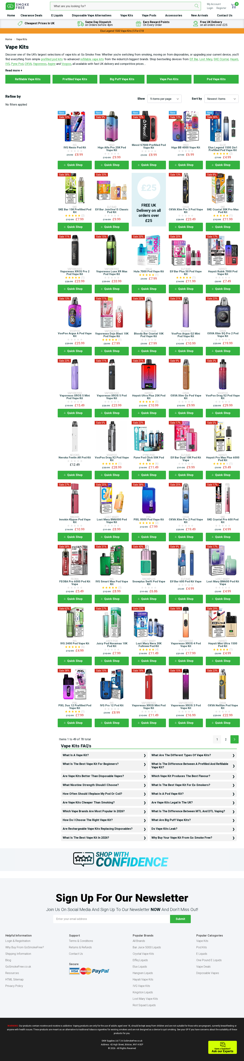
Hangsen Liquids (143, 973)
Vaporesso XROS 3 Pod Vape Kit (186, 707)
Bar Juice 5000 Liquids (147, 947)
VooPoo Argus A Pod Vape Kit (75, 335)
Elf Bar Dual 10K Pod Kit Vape (186, 459)
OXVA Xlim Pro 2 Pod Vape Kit (186, 521)
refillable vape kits (92, 59)
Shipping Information (18, 953)
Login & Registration (17, 941)
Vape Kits (126, 15)
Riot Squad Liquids (144, 1005)
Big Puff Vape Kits (122, 79)
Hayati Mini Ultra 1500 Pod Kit (222, 645)
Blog (8, 960)
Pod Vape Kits (216, 79)
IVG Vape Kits (141, 986)
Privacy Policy (14, 986)
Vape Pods (149, 15)
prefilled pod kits (52, 59)
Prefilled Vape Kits (75, 79)
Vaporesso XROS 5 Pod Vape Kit (112, 397)
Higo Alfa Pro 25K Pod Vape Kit (112, 149)
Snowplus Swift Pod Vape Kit (148, 583)
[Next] (234, 739)
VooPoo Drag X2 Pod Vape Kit (112, 459)
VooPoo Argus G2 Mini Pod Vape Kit (185, 335)
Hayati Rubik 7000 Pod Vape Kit (222, 273)
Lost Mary (205, 59)
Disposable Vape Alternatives (91, 15)
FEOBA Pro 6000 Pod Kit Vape (74, 583)
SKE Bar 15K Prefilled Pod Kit (74, 211)
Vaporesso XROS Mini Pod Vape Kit (149, 707)
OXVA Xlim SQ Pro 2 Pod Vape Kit (222, 335)
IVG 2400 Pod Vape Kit (74, 643)
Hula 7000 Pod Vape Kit (149, 271)
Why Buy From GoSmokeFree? (24, 947)
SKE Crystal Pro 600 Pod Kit (222, 521)
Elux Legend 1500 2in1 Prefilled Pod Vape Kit (222, 149)
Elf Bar (194, 59)
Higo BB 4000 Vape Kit (185, 147)
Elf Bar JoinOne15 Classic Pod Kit (111, 211)
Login (210, 8)
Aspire (52, 64)
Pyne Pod (17, 64)
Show (141, 98)
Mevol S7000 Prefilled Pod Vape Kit (149, 146)
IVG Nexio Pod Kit (75, 147)
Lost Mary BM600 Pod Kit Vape (222, 583)
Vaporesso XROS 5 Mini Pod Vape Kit (75, 397)
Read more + (13, 70)
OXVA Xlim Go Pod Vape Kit (185, 397)
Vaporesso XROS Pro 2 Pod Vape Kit (74, 273)
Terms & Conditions (81, 941)
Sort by (197, 98)
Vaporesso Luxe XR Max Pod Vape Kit (111, 273)
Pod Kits (201, 947)
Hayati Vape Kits (143, 979)
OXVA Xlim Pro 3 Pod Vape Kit (186, 211)
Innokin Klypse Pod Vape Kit (75, 521)
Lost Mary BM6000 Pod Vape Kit (112, 521)
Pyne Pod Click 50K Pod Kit (149, 459)
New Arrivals (199, 15)
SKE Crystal (221, 59)
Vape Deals (203, 966)
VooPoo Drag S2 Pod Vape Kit (223, 397)
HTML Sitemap (14, 979)
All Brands (139, 941)
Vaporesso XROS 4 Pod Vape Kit (186, 645)
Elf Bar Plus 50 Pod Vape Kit (186, 273)
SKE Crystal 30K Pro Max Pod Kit (223, 211)
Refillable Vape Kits (28, 79)
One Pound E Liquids (209, 960)
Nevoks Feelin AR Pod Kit (75, 457)
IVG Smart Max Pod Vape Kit (112, 583)
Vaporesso (39, 64)
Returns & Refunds (80, 947)
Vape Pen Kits (169, 79)
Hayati (234, 59)
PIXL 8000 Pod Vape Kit (149, 519)
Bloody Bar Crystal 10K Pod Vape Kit (148, 335)
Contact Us (224, 15)
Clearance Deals (31, 15)
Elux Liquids (140, 966)
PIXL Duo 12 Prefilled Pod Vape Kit (74, 707)
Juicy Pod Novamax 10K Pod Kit (111, 645)
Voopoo (66, 64)
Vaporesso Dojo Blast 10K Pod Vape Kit (111, 335)
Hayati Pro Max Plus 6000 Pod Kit (222, 459)
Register (221, 8)
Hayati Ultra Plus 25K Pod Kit (148, 397)
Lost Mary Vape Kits (145, 998)
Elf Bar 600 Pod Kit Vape (185, 581)
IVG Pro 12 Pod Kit (112, 705)
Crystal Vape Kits (143, 953)
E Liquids (57, 15)
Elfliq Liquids (140, 960)
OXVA (28, 64)
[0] (233, 6)
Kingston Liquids (143, 992)
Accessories (173, 15)
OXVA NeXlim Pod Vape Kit (223, 707)
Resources (12, 973)
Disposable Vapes (207, 973)
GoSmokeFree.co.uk (18, 966)
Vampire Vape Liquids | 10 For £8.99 (122, 30)
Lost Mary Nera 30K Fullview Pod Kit (148, 645)
